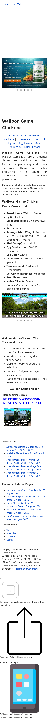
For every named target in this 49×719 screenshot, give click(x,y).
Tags (8, 530)
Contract (10, 539)
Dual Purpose (32, 146)
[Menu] (41, 4)
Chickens (12, 135)
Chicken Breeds (30, 135)
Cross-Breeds (25, 139)
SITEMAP (11, 536)
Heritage (9, 139)
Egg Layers (25, 143)
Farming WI (12, 4)
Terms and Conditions (27, 568)
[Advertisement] (24, 32)
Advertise (11, 533)
